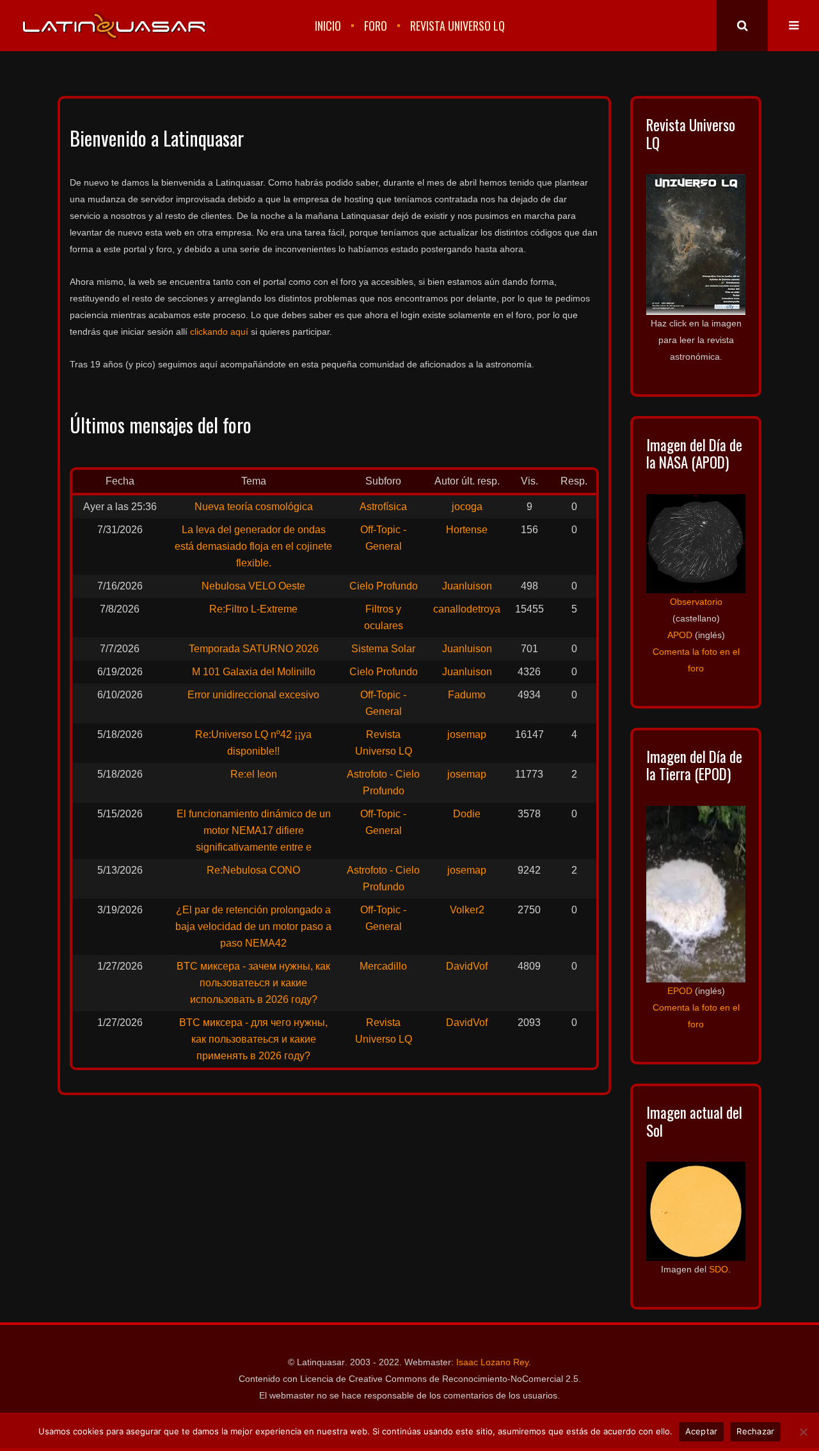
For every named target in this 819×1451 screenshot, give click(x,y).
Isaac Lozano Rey (492, 1362)
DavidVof (467, 966)
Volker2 (467, 909)
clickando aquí (219, 331)
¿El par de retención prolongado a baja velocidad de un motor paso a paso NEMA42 (253, 926)
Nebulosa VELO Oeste (253, 586)
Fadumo (467, 694)
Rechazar (755, 1431)
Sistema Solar (383, 648)
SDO (718, 1269)
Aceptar (701, 1431)
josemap (466, 734)
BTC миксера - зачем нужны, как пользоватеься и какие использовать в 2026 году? (253, 983)
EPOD (679, 991)
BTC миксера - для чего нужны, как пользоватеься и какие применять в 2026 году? (253, 1039)
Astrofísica (383, 506)
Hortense (467, 529)
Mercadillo (383, 966)
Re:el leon (253, 774)
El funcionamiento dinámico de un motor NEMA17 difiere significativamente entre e (254, 830)
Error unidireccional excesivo (253, 694)
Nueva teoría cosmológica (254, 506)
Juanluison (467, 586)
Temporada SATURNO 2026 (254, 648)
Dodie (467, 813)
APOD (679, 635)
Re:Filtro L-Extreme (253, 609)
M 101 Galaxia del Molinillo (253, 671)
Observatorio (696, 602)
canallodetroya (466, 609)
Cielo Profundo (383, 586)
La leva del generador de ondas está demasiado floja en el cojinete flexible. (253, 546)
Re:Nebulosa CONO (253, 870)
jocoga (467, 506)
